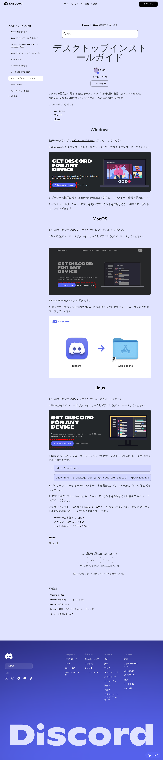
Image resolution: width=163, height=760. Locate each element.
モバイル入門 (16, 59)
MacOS (58, 115)
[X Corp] (53, 543)
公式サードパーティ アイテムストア (111, 697)
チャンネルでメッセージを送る (71, 526)
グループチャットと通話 (20, 91)
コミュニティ (110, 681)
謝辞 (126, 680)
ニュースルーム (92, 672)
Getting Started (17, 85)
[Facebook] (50, 543)
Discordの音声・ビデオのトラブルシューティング (71, 609)
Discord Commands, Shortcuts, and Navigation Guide (24, 46)
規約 (126, 659)
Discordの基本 (99, 25)
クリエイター (110, 677)
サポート (108, 659)
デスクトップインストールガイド (23, 78)
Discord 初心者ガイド (19, 32)
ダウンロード (71, 659)
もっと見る (13, 96)
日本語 (11, 666)
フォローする (100, 83)
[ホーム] (13, 4)
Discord (85, 25)
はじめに (113, 25)
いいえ (106, 560)
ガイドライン (130, 675)
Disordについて (92, 659)
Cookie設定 (129, 671)
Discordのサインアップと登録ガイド (24, 38)
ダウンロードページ (83, 140)
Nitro (67, 664)
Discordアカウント (95, 507)
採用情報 (89, 664)
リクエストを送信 (89, 4)
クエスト (108, 690)
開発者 (107, 686)
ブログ (107, 668)
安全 (106, 664)
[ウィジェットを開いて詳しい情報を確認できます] (152, 755)
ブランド (89, 668)
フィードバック (71, 4)
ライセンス (129, 684)
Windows (59, 111)
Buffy (103, 70)
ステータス (70, 668)
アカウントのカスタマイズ (69, 522)
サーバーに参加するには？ (21, 72)
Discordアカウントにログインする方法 (25, 53)
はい (93, 560)
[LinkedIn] (57, 543)
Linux (57, 119)
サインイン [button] (148, 4)
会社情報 (128, 688)
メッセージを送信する (19, 66)
